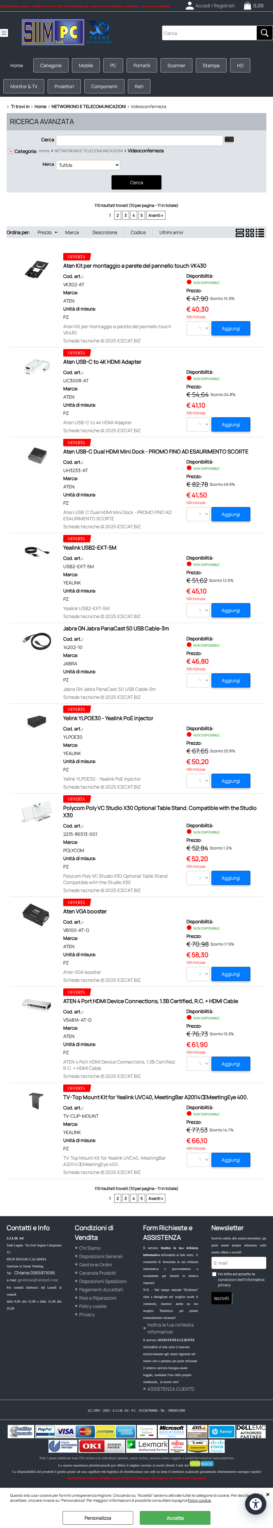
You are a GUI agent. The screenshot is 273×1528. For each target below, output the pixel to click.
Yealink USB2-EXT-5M (90, 547)
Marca (48, 164)
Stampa (211, 65)
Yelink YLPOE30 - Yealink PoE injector (108, 718)
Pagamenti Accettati (101, 1289)
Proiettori (64, 86)
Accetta (175, 1518)
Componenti (104, 86)
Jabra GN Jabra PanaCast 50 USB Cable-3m (116, 628)
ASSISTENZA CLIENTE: (171, 1389)
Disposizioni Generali (101, 1256)
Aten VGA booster (85, 911)
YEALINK (72, 582)
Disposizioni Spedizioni (103, 1281)
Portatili (142, 65)
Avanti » (155, 215)
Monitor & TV (23, 86)
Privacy (87, 1314)
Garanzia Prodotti (97, 1273)
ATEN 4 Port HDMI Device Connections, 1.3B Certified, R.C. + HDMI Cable (150, 1001)
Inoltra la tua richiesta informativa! (170, 1328)
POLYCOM (73, 850)
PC (113, 65)
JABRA (70, 663)
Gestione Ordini (95, 1264)
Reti (139, 86)
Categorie (51, 65)
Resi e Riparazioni (97, 1298)
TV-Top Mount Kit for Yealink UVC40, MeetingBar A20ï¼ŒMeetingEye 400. (155, 1097)
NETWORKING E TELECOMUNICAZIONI (89, 151)
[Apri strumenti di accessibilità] (255, 1504)
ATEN (69, 301)
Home (16, 65)
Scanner (176, 65)
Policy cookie (199, 1500)
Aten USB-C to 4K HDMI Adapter (102, 361)
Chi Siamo (90, 1248)
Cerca (47, 139)
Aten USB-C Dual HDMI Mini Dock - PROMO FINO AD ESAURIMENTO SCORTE (155, 451)
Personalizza (98, 1518)
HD (240, 65)
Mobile (86, 65)
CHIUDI (268, 1494)
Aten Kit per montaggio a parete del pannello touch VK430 (134, 265)
